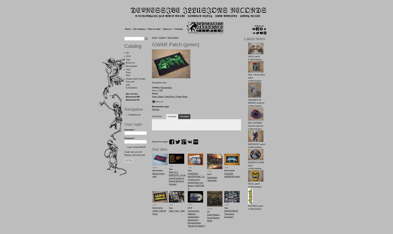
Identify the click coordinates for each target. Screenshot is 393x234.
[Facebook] (257, 28)
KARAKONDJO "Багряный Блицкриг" (231, 214)
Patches (155, 109)
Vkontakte (184, 116)
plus (183, 141)
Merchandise (131, 66)
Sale (128, 85)
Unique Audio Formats (136, 79)
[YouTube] (261, 32)
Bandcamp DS (132, 100)
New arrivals (132, 94)
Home (128, 29)
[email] (253, 28)
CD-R (128, 56)
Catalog (133, 46)
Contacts (179, 29)
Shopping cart (134, 115)
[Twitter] (257, 32)
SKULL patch (254, 56)
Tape (128, 60)
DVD (128, 75)
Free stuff (130, 82)
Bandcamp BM (133, 97)
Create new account (133, 152)
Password (129, 138)
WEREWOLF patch (256, 144)
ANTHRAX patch (255, 206)
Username (129, 130)
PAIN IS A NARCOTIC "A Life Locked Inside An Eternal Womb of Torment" (177, 178)
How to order (154, 29)
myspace (195, 141)
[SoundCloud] (253, 32)
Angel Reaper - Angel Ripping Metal (213, 218)
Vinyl (128, 69)
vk (189, 141)
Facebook (172, 116)
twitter (177, 141)
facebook (171, 141)
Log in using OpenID (136, 147)
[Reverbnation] (265, 28)
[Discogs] (261, 28)
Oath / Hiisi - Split (177, 211)
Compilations (131, 88)
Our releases (139, 29)
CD (127, 53)
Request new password (134, 155)
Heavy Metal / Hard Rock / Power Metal (169, 96)
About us (167, 29)
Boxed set (130, 63)
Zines (128, 72)
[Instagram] (265, 32)
